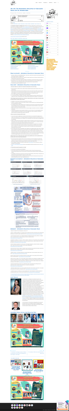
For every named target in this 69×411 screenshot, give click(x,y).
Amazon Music (23, 23)
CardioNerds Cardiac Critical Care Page (16, 65)
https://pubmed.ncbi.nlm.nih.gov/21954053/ (20, 242)
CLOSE (67, 401)
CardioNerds (32, 30)
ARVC (56, 64)
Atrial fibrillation (51, 65)
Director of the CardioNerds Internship (23, 34)
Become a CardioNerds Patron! (32, 68)
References (16, 38)
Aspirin (47, 65)
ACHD (47, 59)
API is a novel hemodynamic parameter (17, 144)
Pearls (11, 38)
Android (26, 23)
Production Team (24, 38)
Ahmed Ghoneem (30, 142)
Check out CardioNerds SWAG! (32, 67)
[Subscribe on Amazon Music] (17, 405)
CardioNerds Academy (14, 67)
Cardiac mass (48, 69)
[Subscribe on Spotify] (15, 405)
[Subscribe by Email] (32, 405)
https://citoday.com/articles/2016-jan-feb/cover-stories (19, 253)
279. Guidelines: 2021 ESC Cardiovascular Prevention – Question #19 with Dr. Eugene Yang (27, 372)
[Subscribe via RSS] (22, 408)
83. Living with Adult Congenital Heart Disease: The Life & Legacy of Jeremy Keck (38, 370)
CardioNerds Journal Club (31, 65)
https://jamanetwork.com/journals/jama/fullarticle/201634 (34, 233)
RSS (40, 23)
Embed (14, 22)
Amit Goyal (39, 30)
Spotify (19, 23)
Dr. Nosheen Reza (26, 26)
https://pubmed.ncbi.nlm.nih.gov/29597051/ (16, 250)
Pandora (29, 23)
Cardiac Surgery (52, 69)
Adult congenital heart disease (50, 60)
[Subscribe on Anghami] (17, 408)
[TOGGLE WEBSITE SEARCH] (58, 2)
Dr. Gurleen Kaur (15, 34)
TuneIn (36, 23)
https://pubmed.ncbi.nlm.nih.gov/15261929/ (16, 246)
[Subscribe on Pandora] (22, 405)
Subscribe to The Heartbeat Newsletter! (33, 66)
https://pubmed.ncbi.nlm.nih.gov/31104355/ (25, 261)
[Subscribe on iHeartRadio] (25, 405)
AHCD (54, 60)
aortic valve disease (49, 64)
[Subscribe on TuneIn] (12, 408)
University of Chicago (26, 30)
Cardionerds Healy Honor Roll (14, 68)
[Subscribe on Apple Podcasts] (12, 405)
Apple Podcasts (16, 23)
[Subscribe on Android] (20, 405)
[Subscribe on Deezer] (15, 408)
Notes (13, 38)
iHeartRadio (32, 23)
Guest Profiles (20, 38)
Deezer (38, 23)
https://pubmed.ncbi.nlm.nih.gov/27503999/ (25, 256)
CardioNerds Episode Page (14, 66)
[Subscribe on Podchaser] (27, 405)
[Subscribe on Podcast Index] (29, 405)
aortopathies (53, 64)
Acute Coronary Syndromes (52, 59)
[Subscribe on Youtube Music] (20, 408)
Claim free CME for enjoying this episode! (16, 36)
